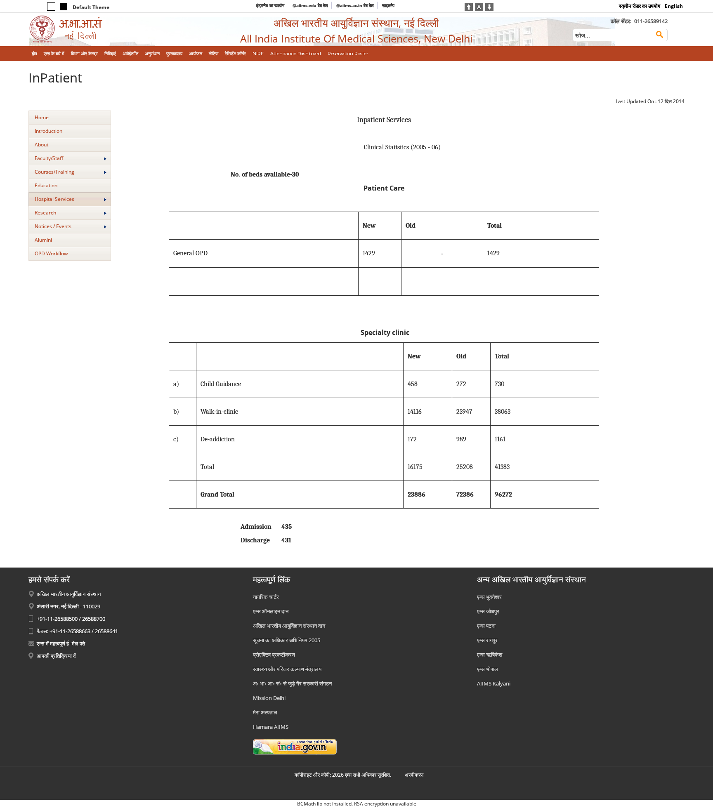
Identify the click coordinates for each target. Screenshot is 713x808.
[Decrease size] (489, 6)
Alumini (43, 239)
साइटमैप (388, 5)
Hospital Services (54, 199)
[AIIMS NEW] (104, 29)
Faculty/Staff (49, 158)
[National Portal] (295, 746)
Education (46, 185)
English (674, 5)
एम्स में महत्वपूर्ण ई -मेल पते (61, 643)
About (41, 144)
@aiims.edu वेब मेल (310, 5)
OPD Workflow (51, 253)
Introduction (48, 130)
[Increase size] (469, 6)
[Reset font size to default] (479, 6)
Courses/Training (54, 171)
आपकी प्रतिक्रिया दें (56, 656)
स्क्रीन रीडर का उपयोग (639, 5)
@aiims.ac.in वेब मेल (355, 5)
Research (45, 212)
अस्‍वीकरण (414, 774)
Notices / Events (53, 226)
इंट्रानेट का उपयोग (271, 5)
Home (42, 117)
